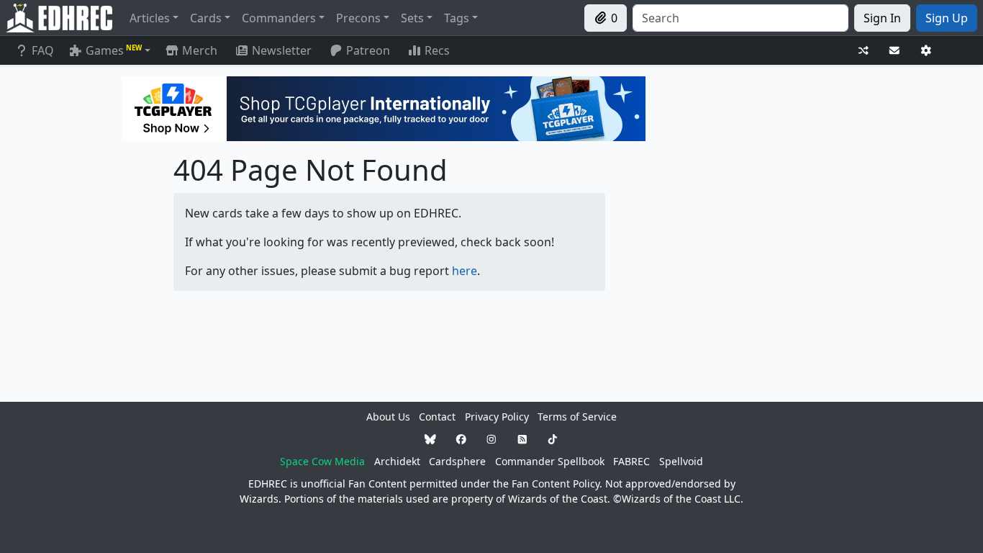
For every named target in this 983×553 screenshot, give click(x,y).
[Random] (863, 51)
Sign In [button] (882, 18)
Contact (437, 416)
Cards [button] (206, 18)
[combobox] (740, 18)
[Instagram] (491, 438)
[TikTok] (552, 438)
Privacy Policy (497, 416)
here (464, 271)
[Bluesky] (430, 438)
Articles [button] (150, 18)
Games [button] (114, 50)
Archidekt (397, 461)
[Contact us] (894, 51)
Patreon (368, 50)
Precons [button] (358, 18)
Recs (437, 50)
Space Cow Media (322, 461)
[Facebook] (461, 438)
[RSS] (522, 438)
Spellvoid (681, 461)
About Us (388, 416)
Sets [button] (412, 18)
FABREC (631, 461)
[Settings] (926, 51)
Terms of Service (577, 416)
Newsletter (282, 50)
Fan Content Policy (555, 483)
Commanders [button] (279, 18)
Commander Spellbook (549, 461)
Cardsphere (457, 461)
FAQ (43, 50)
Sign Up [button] (946, 18)
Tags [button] (456, 18)
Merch (198, 50)
